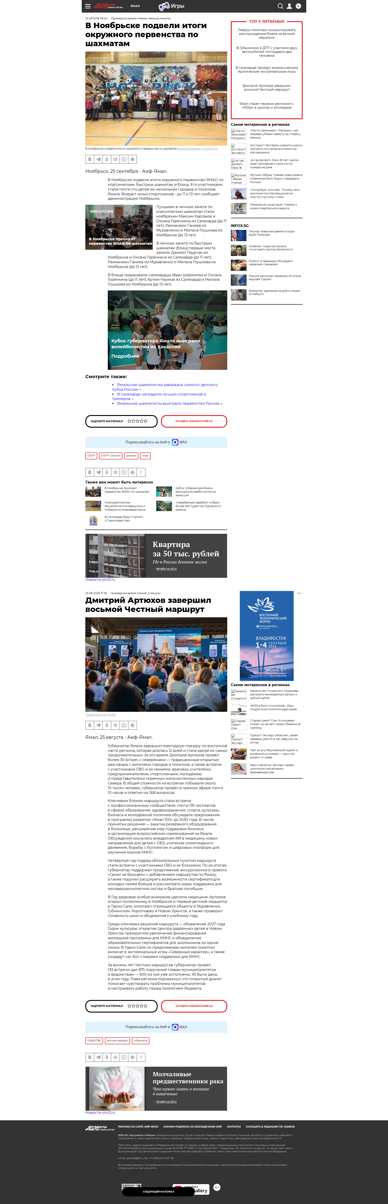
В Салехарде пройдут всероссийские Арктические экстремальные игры (267, 70)
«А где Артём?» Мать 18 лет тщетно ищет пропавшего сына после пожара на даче (274, 163)
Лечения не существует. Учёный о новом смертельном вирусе (273, 206)
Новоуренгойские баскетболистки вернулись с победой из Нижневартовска (125, 506)
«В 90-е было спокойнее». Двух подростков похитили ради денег (274, 707)
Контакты (234, 1126)
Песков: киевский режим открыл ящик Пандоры (272, 233)
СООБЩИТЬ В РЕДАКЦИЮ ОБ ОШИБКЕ (270, 1126)
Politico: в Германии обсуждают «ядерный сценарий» (271, 263)
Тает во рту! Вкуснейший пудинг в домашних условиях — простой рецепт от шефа (274, 753)
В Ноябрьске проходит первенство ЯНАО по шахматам (127, 489)
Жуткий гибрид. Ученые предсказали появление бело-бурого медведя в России (276, 178)
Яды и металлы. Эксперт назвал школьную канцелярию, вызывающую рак (272, 768)
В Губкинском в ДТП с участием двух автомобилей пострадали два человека (266, 52)
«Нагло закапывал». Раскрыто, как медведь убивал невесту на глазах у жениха (275, 134)
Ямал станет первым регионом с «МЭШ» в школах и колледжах (267, 106)
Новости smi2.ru (100, 579)
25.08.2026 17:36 (96, 593)
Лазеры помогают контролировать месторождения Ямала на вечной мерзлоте (267, 34)
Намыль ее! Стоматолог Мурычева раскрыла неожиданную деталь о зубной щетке (274, 694)
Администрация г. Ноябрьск (198, 148)
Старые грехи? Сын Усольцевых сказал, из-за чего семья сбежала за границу (275, 724)
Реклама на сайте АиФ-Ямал (138, 1126)
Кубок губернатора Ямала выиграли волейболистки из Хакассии (155, 343)
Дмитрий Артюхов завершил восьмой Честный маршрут (266, 88)
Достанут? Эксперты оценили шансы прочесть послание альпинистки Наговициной (276, 149)
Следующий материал (158, 1191)
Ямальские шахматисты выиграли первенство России (168, 403)
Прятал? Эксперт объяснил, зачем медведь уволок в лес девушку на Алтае (274, 739)
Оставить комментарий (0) (194, 421)
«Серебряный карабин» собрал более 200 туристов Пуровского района (198, 506)
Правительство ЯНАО (100, 714)
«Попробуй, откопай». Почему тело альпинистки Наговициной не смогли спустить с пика (275, 193)
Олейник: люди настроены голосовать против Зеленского (271, 248)
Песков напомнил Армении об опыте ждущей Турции (275, 277)
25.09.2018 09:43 (96, 18)
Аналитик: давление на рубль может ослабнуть (274, 292)
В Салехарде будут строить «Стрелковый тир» (124, 518)
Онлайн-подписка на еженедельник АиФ (192, 1126)
